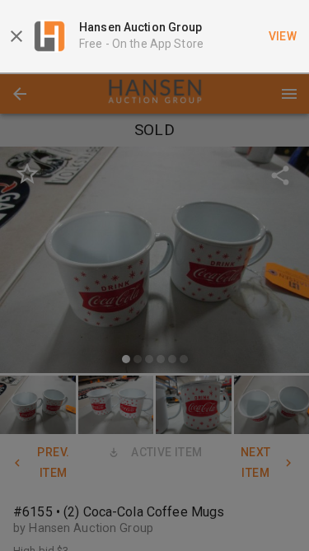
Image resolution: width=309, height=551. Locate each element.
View (283, 36)
